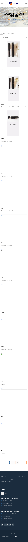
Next (23, 462)
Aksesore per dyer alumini (6, 72)
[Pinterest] (13, 524)
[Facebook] (5, 524)
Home (4, 19)
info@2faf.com (6, 507)
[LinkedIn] (7, 524)
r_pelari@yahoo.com (7, 520)
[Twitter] (2, 524)
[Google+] (10, 524)
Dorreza (14, 210)
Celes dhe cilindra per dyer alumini (19, 72)
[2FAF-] (14, 3)
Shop (9, 19)
